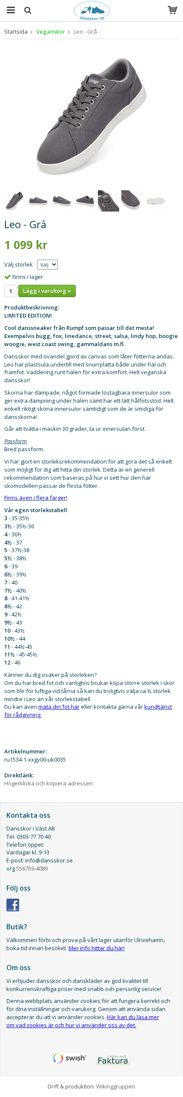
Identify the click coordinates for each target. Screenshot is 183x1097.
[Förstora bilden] (91, 115)
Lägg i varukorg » (47, 291)
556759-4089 (32, 868)
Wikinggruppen (115, 1086)
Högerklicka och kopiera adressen (48, 783)
